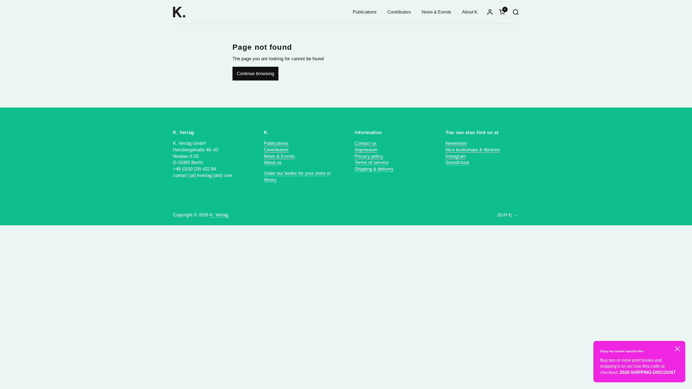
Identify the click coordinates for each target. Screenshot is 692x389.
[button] (515, 12)
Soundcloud (457, 162)
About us (273, 162)
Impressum (366, 149)
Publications (276, 143)
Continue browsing (255, 73)
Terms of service (371, 162)
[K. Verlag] (179, 12)
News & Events (279, 156)
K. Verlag (219, 214)
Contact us (366, 143)
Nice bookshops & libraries (472, 149)
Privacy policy (369, 156)
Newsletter (456, 143)
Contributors (276, 149)
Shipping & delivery (374, 169)
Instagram (455, 156)
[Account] (490, 12)
